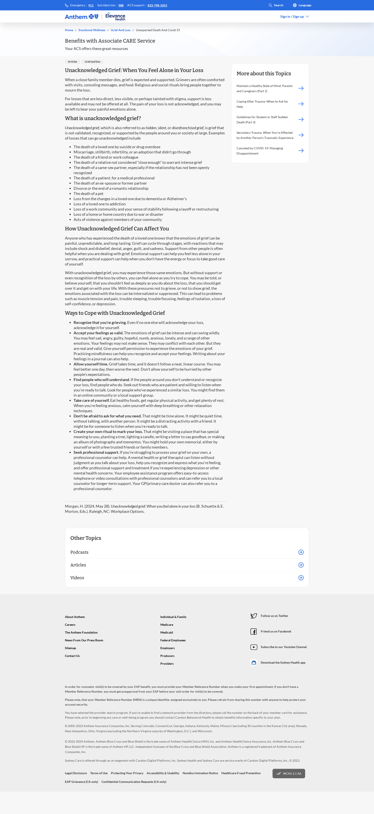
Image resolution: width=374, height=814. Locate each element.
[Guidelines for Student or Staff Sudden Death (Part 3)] (301, 119)
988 (121, 5)
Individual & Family (173, 617)
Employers (167, 648)
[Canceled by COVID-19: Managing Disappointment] (301, 150)
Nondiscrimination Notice (200, 773)
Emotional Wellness (92, 30)
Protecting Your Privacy (127, 773)
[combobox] (294, 16)
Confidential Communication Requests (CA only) (134, 781)
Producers (167, 656)
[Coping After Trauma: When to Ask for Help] (301, 104)
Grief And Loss (121, 30)
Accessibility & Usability (163, 773)
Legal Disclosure (76, 773)
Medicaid (166, 632)
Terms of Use (99, 773)
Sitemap (70, 648)
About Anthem (75, 617)
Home (69, 30)
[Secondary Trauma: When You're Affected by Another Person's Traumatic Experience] (301, 135)
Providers (167, 663)
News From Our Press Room (84, 640)
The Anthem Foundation (81, 632)
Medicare (166, 624)
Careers (70, 624)
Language (305, 5)
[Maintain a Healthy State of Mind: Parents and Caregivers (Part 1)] (301, 88)
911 (91, 5)
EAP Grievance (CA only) (81, 781)
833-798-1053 (157, 5)
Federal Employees (173, 640)
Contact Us (72, 656)
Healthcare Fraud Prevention (241, 773)
